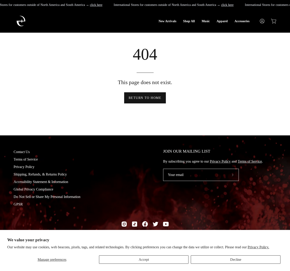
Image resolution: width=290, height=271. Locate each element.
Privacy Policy (24, 167)
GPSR (18, 204)
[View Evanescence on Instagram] (124, 224)
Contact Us (22, 152)
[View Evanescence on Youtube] (165, 224)
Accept (144, 259)
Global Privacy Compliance (33, 189)
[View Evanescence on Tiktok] (134, 224)
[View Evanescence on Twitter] (155, 224)
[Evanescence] (42, 21)
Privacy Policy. (258, 247)
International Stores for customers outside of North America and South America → (174, 5)
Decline (235, 259)
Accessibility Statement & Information (41, 182)
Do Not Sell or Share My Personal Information (47, 197)
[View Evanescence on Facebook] (145, 224)
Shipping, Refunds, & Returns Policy (40, 174)
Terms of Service (26, 159)
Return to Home (145, 98)
